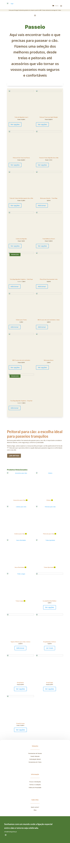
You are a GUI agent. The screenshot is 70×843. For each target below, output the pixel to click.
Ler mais (49, 648)
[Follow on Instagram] (5, 835)
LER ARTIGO (14, 455)
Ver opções (15, 124)
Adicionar (42, 205)
